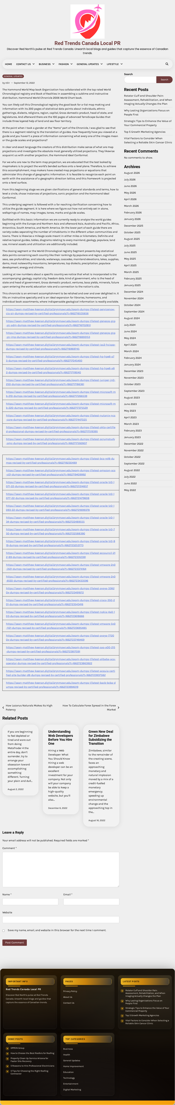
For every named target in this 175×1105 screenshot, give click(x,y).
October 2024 (132, 305)
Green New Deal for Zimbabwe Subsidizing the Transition (101, 738)
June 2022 (130, 483)
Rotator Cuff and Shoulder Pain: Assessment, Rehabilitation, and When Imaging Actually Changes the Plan (148, 99)
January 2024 (132, 364)
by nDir (6, 82)
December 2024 (133, 291)
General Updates (88, 64)
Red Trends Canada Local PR (87, 43)
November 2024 (134, 298)
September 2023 (134, 390)
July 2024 (130, 324)
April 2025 (130, 265)
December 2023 (133, 371)
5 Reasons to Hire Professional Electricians (32, 1065)
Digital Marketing (72, 1089)
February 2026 (133, 212)
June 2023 (130, 404)
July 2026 (130, 179)
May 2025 (130, 258)
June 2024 (130, 331)
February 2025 (133, 278)
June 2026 (130, 186)
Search (128, 74)
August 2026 (132, 172)
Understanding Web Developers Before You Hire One (60, 738)
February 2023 (133, 430)
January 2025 (132, 285)
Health (66, 1054)
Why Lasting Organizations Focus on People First (143, 1002)
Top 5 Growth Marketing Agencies (144, 131)
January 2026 (132, 219)
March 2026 (131, 205)
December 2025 (133, 225)
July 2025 (130, 245)
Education (68, 1072)
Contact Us (23, 64)
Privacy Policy (70, 991)
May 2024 (130, 338)
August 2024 (132, 318)
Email (67, 894)
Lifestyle (113, 64)
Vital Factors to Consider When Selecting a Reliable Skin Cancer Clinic (147, 1022)
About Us (67, 997)
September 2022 (134, 463)
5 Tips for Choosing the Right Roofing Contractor (29, 1072)
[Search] (167, 64)
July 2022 (130, 476)
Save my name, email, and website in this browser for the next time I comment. (57, 930)
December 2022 (133, 443)
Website (7, 912)
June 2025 (130, 252)
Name (7, 894)
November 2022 (134, 450)
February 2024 (133, 357)
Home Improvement (73, 1066)
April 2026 (130, 199)
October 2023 (132, 384)
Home (8, 64)
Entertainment (70, 1083)
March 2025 (131, 272)
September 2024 (134, 311)
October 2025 (132, 232)
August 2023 (132, 397)
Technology (69, 1078)
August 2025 (132, 238)
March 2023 (131, 423)
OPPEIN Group (17, 1048)
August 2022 (132, 470)
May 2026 (130, 192)
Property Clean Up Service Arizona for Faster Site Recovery (29, 1059)
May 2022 (130, 490)
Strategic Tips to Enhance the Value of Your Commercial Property (147, 1009)
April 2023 (130, 417)
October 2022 (132, 456)
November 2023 (134, 377)
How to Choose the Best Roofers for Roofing (32, 1053)
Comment (9, 848)
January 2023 (132, 437)
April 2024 (130, 344)
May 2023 (130, 410)
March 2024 (131, 351)
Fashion (64, 64)
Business (45, 64)
